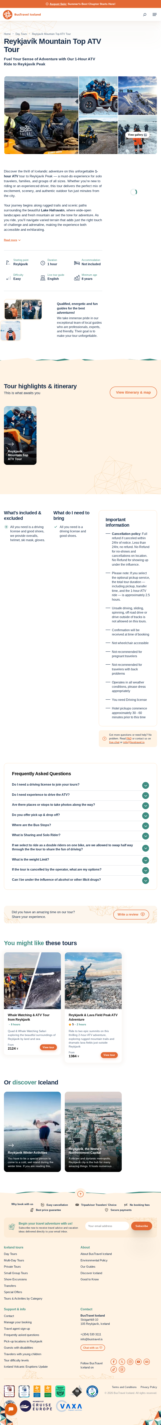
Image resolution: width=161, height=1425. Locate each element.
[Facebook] (114, 1362)
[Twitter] (122, 1362)
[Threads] (122, 1369)
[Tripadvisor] (147, 1362)
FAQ (129, 738)
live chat (114, 742)
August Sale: (58, 3)
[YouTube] (138, 1362)
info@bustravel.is (134, 742)
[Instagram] (130, 1362)
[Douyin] (114, 1369)
